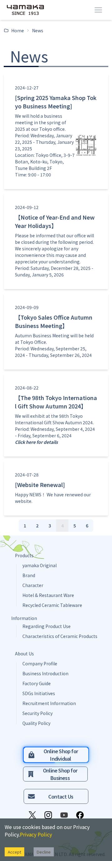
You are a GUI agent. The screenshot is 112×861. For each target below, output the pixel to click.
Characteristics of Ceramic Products (59, 636)
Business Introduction (45, 673)
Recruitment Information (49, 703)
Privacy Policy (36, 834)
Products (24, 555)
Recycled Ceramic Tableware (52, 605)
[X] (32, 815)
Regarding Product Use (46, 626)
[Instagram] (48, 815)
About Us (24, 653)
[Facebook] (80, 815)
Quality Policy (36, 723)
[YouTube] (64, 815)
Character (32, 585)
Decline (44, 852)
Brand (28, 575)
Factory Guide (36, 683)
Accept (14, 852)
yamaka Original (39, 565)
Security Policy (37, 713)
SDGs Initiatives (38, 693)
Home (17, 30)
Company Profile (39, 663)
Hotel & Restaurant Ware (48, 595)
